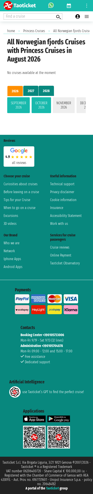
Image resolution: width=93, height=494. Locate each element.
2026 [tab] (15, 91)
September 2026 (18, 105)
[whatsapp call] (51, 5)
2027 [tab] (31, 91)
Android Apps (13, 267)
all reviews (19, 163)
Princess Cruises (34, 31)
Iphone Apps (12, 259)
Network (9, 251)
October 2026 (41, 105)
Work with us (59, 223)
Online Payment (60, 255)
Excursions (11, 216)
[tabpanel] (46, 106)
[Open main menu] (86, 16)
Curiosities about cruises (20, 184)
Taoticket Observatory (65, 263)
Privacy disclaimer (62, 192)
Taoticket (52, 488)
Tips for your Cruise (17, 200)
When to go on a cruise (19, 208)
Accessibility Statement (66, 216)
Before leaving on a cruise (21, 192)
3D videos (10, 223)
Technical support (62, 184)
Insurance (56, 208)
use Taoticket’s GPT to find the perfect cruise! (53, 392)
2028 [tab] (46, 91)
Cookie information (63, 200)
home (11, 31)
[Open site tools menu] (86, 5)
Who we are (11, 243)
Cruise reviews (59, 247)
